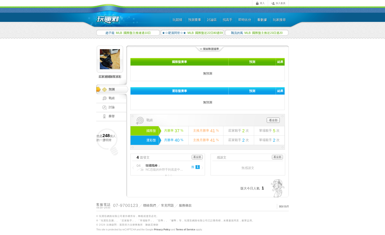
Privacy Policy (162, 229)
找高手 (227, 19)
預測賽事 (194, 19)
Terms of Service (185, 229)
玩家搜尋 (279, 19)
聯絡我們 (149, 205)
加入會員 (278, 3)
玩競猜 (177, 19)
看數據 (262, 19)
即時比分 (244, 19)
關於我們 (284, 206)
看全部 (273, 120)
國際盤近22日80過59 (192, 32)
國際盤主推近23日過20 (257, 32)
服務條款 (185, 205)
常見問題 (167, 205)
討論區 (212, 19)
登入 (260, 3)
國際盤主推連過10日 (128, 32)
